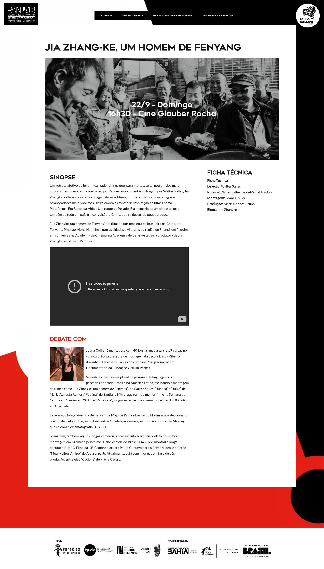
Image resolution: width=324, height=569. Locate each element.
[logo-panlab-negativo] (21, 8)
